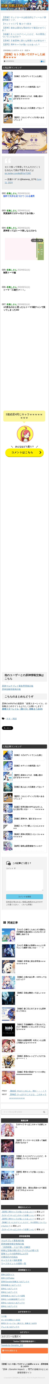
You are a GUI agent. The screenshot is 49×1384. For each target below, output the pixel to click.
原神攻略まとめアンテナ (11, 1285)
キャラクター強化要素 (11, 1260)
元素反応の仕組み (9, 1257)
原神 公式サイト (7, 1275)
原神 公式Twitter (7, 1278)
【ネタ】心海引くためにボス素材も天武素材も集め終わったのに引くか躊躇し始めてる (31, 931)
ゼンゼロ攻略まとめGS (10, 1320)
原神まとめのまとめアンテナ (13, 1303)
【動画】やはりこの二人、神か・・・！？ (27, 1091)
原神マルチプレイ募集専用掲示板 (17, 686)
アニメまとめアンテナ (10, 1327)
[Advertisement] (24, 349)
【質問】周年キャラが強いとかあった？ (17, 1212)
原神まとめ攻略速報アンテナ (13, 1299)
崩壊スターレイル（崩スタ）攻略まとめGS (19, 1323)
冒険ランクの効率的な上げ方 (14, 1254)
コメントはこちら (22, 452)
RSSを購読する (10, 1350)
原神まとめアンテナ (9, 1289)
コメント (11, 868)
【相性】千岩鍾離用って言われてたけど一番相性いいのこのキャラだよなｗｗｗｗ (31, 1026)
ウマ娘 (4, 1316)
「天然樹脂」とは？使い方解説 (15, 1247)
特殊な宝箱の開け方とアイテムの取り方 (20, 1250)
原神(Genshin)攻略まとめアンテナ (15, 1282)
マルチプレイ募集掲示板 (12, 1241)
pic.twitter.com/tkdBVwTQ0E (18, 173)
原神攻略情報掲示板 (11, 689)
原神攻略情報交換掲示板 (12, 1244)
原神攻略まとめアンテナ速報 (13, 1296)
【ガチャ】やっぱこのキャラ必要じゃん (17, 1215)
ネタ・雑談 (11, 719)
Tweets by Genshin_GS (12, 1345)
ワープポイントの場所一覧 (13, 1263)
